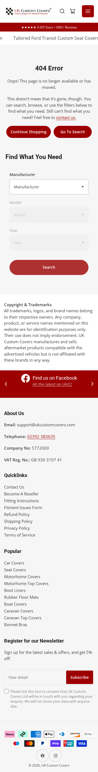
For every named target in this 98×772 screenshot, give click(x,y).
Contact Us (14, 487)
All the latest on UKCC (52, 384)
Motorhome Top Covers (26, 583)
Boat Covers (15, 604)
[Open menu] (88, 11)
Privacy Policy (17, 528)
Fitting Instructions (21, 500)
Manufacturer (22, 174)
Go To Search (72, 131)
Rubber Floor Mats (21, 597)
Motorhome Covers (22, 576)
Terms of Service (19, 535)
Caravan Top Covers (22, 617)
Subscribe (80, 677)
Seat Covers (15, 569)
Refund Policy (17, 514)
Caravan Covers (18, 611)
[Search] (62, 11)
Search (49, 267)
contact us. (66, 117)
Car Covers (14, 563)
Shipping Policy (18, 521)
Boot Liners (15, 590)
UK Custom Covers (55, 765)
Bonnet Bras (15, 624)
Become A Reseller (21, 493)
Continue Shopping (29, 131)
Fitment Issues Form (23, 507)
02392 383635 (41, 436)
